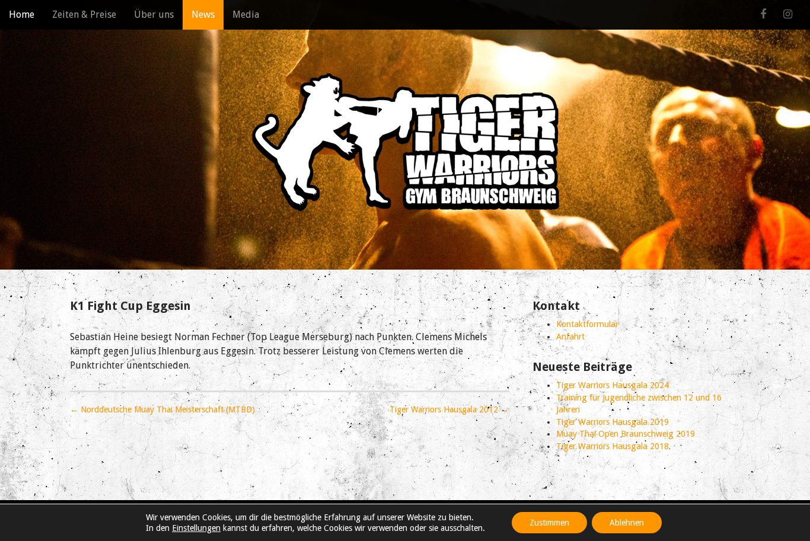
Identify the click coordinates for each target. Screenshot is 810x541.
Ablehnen (627, 522)
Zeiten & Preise (84, 14)
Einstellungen (196, 528)
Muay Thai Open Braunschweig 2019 (625, 433)
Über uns (154, 14)
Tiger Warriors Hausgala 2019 (612, 422)
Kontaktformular (587, 324)
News (203, 14)
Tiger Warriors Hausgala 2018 (612, 446)
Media (245, 14)
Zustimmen (549, 522)
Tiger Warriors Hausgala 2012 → (449, 409)
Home (21, 14)
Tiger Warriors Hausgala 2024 (612, 385)
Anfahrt (570, 336)
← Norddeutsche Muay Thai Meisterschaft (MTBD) (162, 409)
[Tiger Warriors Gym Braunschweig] (405, 142)
